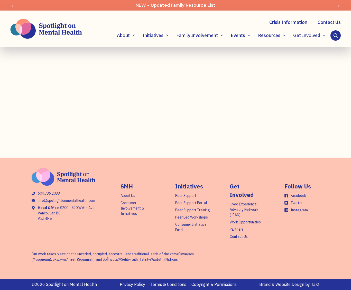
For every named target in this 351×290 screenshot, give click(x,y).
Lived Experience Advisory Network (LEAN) (244, 209)
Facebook (298, 195)
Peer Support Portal (191, 203)
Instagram (299, 210)
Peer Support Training (192, 210)
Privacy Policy (132, 284)
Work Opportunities (245, 222)
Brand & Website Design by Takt (289, 284)
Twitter (297, 203)
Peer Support (185, 195)
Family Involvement (197, 35)
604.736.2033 (49, 193)
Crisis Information (288, 22)
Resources (269, 35)
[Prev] (12, 5)
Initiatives (153, 35)
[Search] (335, 35)
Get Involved (306, 35)
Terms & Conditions (168, 284)
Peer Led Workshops (191, 217)
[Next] (338, 5)
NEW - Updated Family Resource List (175, 5)
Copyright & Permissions (214, 284)
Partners (237, 229)
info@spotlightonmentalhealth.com (66, 200)
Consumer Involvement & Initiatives (132, 208)
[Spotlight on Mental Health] (46, 29)
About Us (128, 195)
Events (238, 35)
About (123, 35)
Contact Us (329, 22)
